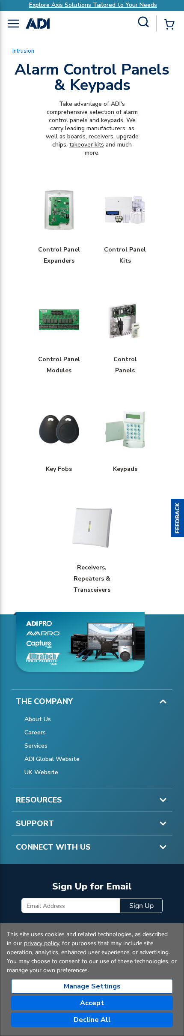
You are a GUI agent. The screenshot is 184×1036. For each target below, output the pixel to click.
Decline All (92, 1019)
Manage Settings (92, 986)
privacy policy (41, 943)
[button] (177, 518)
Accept (92, 1003)
